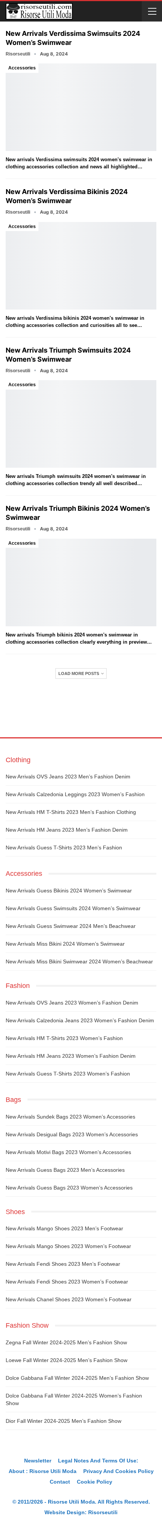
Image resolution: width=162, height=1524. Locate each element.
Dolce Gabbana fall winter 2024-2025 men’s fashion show (77, 1378)
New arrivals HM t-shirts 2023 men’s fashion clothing (71, 812)
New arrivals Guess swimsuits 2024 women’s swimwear (73, 908)
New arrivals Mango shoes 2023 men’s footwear (64, 1228)
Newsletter (37, 1461)
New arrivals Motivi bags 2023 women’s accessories (68, 1152)
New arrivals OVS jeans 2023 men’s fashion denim (68, 777)
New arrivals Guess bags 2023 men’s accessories (65, 1170)
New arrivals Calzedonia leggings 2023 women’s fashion (75, 794)
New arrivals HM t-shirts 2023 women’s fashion (64, 1038)
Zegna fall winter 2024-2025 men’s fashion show (66, 1342)
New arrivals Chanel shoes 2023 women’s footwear (68, 1299)
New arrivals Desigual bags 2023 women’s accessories (72, 1134)
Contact (60, 1482)
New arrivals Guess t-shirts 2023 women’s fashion (68, 1074)
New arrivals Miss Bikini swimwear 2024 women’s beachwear (79, 961)
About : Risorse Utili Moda (42, 1471)
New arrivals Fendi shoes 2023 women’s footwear (67, 1282)
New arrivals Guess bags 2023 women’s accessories (69, 1188)
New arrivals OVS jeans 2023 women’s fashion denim (72, 1003)
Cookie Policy (94, 1482)
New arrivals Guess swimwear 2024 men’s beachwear (71, 926)
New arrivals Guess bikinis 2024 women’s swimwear (69, 891)
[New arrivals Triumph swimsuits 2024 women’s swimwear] (81, 424)
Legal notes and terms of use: (98, 1461)
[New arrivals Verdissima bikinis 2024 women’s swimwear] (81, 266)
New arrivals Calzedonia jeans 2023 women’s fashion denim (80, 1020)
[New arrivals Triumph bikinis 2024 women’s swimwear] (81, 582)
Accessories (22, 68)
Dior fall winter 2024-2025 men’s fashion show (63, 1421)
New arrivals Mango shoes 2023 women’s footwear (68, 1246)
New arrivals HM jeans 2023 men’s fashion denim (67, 830)
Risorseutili (103, 1512)
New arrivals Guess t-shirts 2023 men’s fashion (64, 847)
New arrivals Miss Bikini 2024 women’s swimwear (65, 944)
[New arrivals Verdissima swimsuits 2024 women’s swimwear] (81, 107)
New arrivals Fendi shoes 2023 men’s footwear (63, 1264)
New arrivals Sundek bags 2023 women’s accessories (70, 1117)
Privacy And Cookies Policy (118, 1471)
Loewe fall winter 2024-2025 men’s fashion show (66, 1360)
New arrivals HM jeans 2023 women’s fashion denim (71, 1056)
